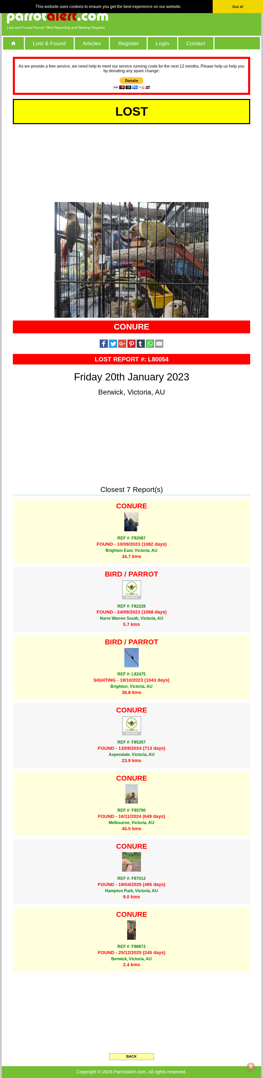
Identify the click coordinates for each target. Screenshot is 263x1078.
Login (162, 43)
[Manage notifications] (251, 1067)
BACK (131, 1056)
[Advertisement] (197, 16)
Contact (195, 43)
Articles (92, 43)
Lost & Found (49, 43)
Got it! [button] (237, 7)
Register (128, 43)
